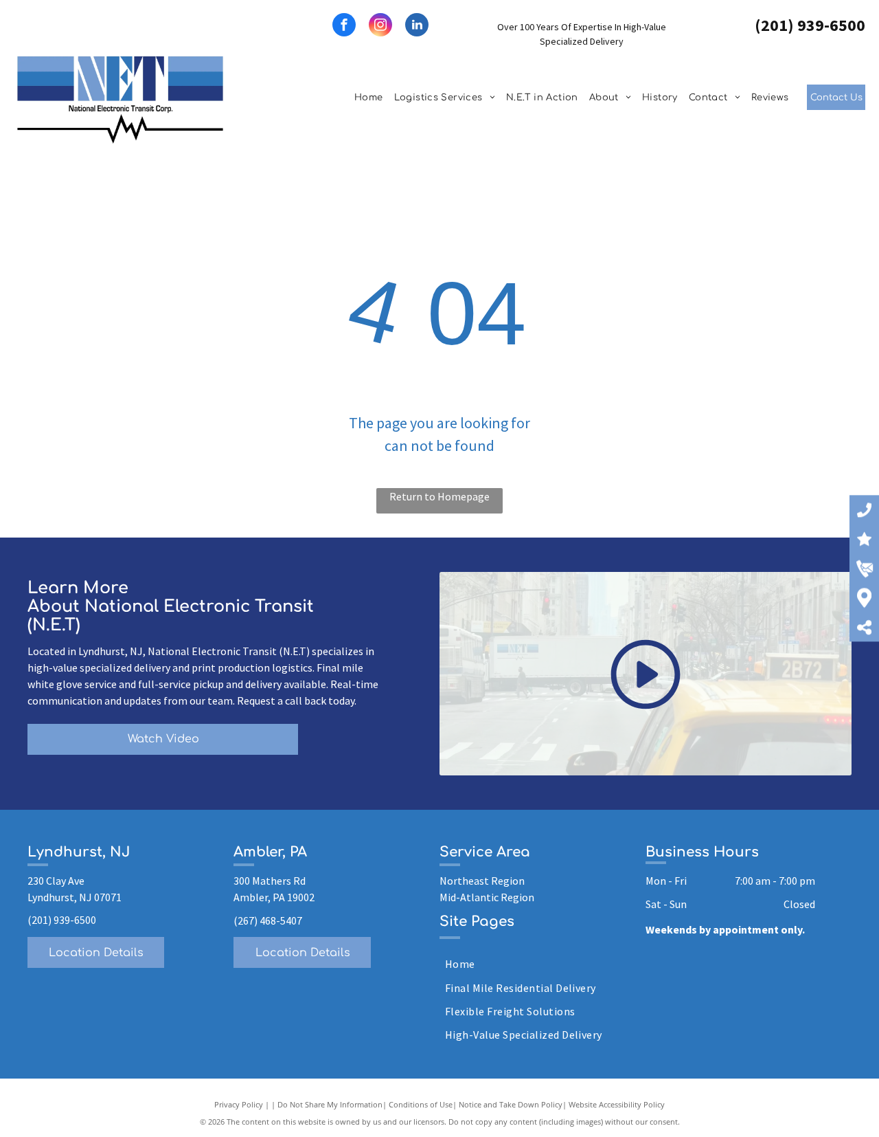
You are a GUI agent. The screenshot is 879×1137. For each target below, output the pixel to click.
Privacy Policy (238, 1104)
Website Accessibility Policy (617, 1104)
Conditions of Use (421, 1104)
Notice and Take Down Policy (510, 1104)
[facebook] (344, 26)
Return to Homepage (439, 496)
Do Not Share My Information (330, 1104)
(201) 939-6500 (810, 25)
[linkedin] (417, 26)
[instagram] (380, 26)
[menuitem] (369, 98)
